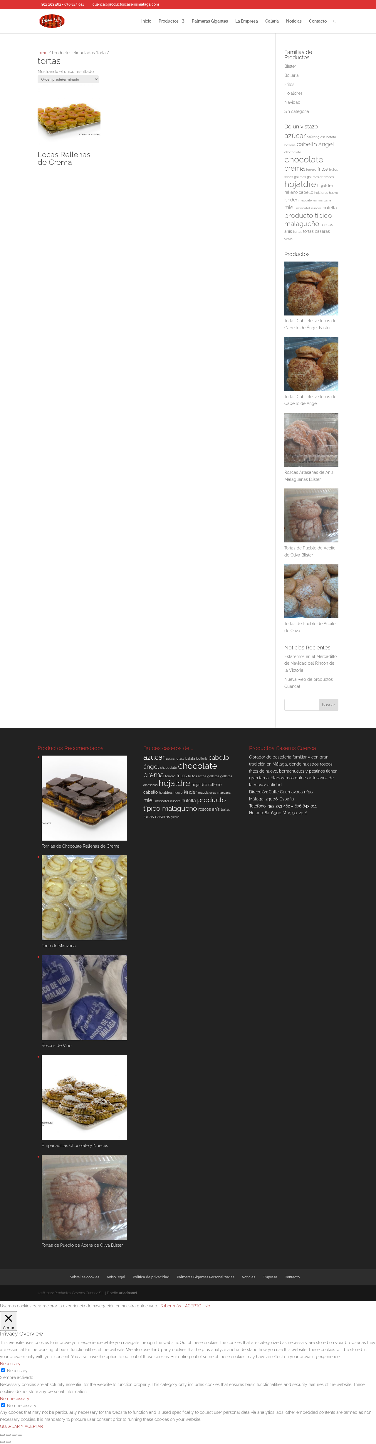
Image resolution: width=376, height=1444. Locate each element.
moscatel (303, 208)
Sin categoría (296, 111)
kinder (290, 200)
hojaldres (321, 192)
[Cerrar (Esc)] (20, 1435)
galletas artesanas (320, 177)
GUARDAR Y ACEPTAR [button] (21, 1426)
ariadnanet (128, 1293)
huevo (333, 192)
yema (288, 239)
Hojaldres (293, 93)
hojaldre (300, 184)
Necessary (17, 1370)
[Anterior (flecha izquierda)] (2, 1442)
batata (331, 137)
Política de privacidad (151, 1277)
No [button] (207, 1306)
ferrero (311, 169)
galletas (300, 177)
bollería (290, 145)
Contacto (318, 21)
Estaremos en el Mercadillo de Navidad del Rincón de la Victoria (310, 663)
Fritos (289, 84)
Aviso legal (116, 1277)
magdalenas (307, 200)
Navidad (292, 102)
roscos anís (209, 809)
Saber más (170, 1306)
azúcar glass (316, 137)
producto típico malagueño (308, 219)
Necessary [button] (10, 1363)
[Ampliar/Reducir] (2, 1435)
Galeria (272, 21)
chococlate (292, 152)
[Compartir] (14, 1435)
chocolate (303, 159)
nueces (316, 208)
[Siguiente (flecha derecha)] (8, 1442)
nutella (330, 208)
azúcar (295, 135)
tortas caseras (316, 231)
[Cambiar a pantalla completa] (8, 1435)
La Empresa (246, 21)
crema (294, 168)
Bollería (291, 75)
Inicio (146, 21)
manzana (324, 200)
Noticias (294, 21)
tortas (297, 231)
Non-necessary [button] (14, 1398)
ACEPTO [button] (193, 1306)
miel (289, 207)
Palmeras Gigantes (210, 21)
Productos (169, 21)
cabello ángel (315, 144)
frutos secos (197, 776)
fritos (323, 169)
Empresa (270, 1277)
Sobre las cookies (84, 1277)
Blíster (290, 66)
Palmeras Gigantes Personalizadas (205, 1277)
